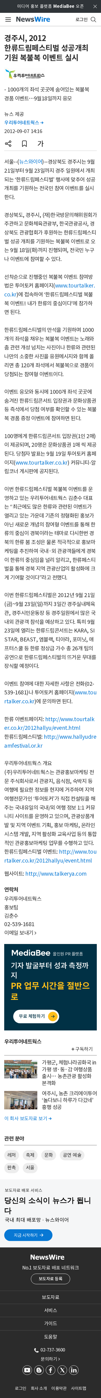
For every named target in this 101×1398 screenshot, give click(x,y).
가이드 (50, 1323)
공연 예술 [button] (72, 1155)
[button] (8, 144)
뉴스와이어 (30, 161)
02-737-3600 (52, 1350)
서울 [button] (30, 1168)
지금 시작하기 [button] (26, 1235)
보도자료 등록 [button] (51, 1278)
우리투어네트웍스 (23, 123)
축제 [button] (30, 1155)
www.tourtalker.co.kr (41, 462)
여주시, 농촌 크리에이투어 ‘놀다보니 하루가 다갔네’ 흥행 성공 (69, 1100)
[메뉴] (7, 19)
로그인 (20, 1388)
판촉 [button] (11, 1168)
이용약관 (58, 1388)
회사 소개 (39, 1388)
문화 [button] (48, 1155)
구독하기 (84, 1049)
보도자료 (50, 1297)
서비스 (50, 1310)
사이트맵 (78, 1388)
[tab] (50, 1297)
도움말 (50, 1337)
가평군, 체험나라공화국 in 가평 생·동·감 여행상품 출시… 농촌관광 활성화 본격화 (69, 1072)
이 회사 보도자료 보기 (27, 1118)
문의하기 (50, 1359)
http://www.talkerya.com (56, 873)
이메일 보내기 (20, 932)
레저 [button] (11, 1155)
